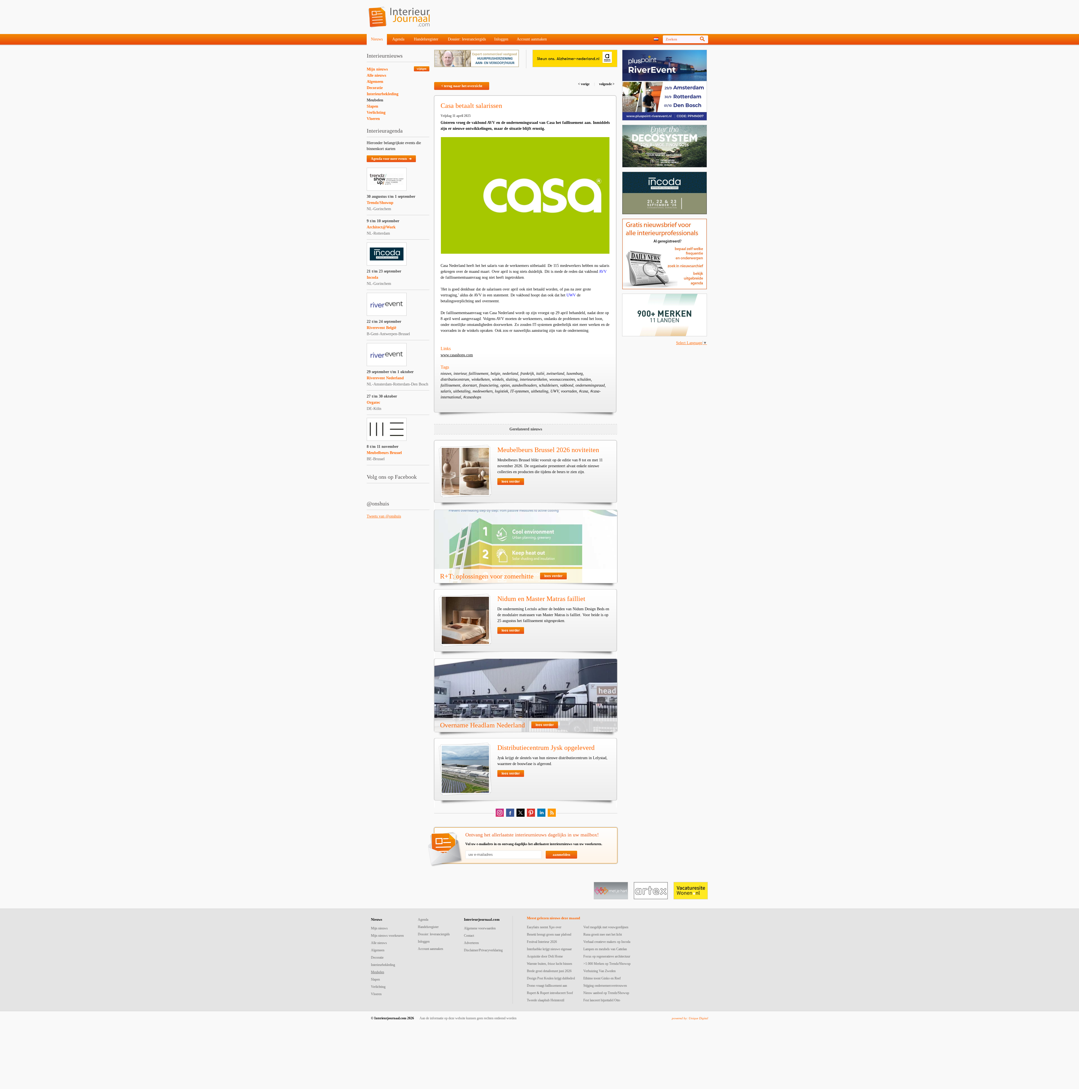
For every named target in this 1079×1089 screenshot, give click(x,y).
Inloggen (501, 39)
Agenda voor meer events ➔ (391, 159)
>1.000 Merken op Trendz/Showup (607, 964)
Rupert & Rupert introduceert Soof (550, 993)
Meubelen (375, 100)
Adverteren (471, 943)
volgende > (606, 84)
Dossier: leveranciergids (467, 39)
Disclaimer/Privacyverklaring (483, 950)
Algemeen (375, 82)
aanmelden (561, 854)
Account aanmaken (532, 39)
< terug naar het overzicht (461, 86)
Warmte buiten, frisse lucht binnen (549, 964)
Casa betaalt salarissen (471, 105)
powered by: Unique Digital (690, 1018)
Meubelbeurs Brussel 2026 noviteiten (548, 449)
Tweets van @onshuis (384, 516)
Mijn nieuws (377, 69)
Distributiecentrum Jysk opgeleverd (546, 747)
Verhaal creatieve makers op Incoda (606, 942)
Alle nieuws (376, 75)
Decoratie (375, 88)
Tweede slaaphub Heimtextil (545, 1000)
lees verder (511, 482)
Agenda (398, 39)
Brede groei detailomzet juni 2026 (549, 971)
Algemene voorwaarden (480, 928)
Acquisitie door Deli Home (545, 956)
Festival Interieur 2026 (542, 942)
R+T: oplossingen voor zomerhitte (487, 576)
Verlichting (376, 112)
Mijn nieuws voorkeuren (387, 936)
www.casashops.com (457, 355)
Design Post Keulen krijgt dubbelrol (551, 978)
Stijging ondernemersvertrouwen (605, 986)
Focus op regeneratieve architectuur (606, 956)
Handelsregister (426, 39)
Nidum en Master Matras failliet (541, 598)
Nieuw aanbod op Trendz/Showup (606, 993)
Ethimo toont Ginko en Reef (602, 978)
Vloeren (373, 119)
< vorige (584, 84)
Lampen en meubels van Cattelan (605, 949)
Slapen (372, 106)
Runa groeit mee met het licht (602, 934)
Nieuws (377, 39)
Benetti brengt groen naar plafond (549, 934)
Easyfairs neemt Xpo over (544, 927)
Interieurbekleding (382, 94)
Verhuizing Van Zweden (599, 971)
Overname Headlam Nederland (482, 725)
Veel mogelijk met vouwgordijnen (605, 927)
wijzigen (422, 68)
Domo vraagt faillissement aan (547, 986)
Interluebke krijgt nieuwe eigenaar (549, 949)
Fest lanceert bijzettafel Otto (601, 1000)
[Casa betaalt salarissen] (525, 195)
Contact (469, 936)
